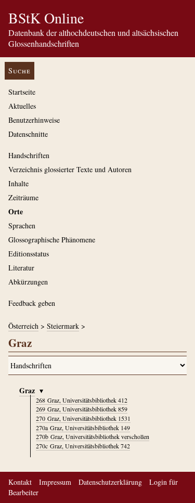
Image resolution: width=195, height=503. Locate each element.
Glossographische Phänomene (51, 239)
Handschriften (28, 155)
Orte (15, 211)
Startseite (21, 92)
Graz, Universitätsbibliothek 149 (83, 427)
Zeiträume (23, 197)
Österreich (23, 326)
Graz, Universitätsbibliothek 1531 (83, 418)
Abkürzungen (28, 282)
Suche (19, 70)
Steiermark (63, 326)
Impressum (55, 482)
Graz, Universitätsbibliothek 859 (81, 409)
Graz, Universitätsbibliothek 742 (83, 446)
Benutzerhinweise (34, 120)
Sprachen (21, 225)
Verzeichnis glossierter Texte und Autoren (70, 169)
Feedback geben (31, 303)
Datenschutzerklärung (110, 482)
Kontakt (20, 482)
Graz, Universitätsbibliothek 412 (81, 400)
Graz (27, 390)
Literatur (21, 268)
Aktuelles (22, 106)
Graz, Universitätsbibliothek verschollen (92, 436)
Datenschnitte (28, 134)
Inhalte (18, 183)
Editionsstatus (28, 254)
